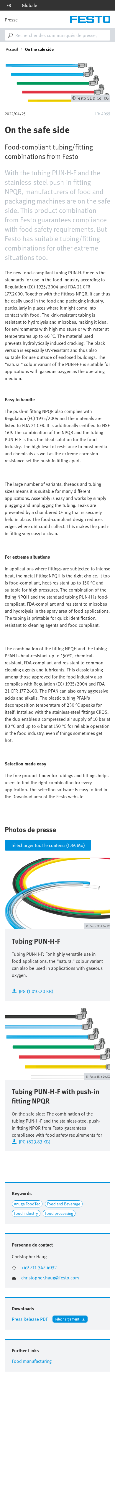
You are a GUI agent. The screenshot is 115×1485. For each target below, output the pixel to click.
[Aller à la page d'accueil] (90, 19)
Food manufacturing (32, 1361)
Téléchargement (67, 1319)
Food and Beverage (63, 1204)
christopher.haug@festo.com (50, 1278)
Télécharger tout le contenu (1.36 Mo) (48, 845)
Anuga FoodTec (27, 1204)
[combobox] (57, 35)
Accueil (12, 49)
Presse (11, 19)
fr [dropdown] (8, 5)
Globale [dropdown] (29, 5)
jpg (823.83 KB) (34, 1141)
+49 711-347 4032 (39, 1267)
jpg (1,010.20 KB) (36, 991)
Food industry (26, 1213)
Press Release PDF (30, 1319)
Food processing (59, 1213)
